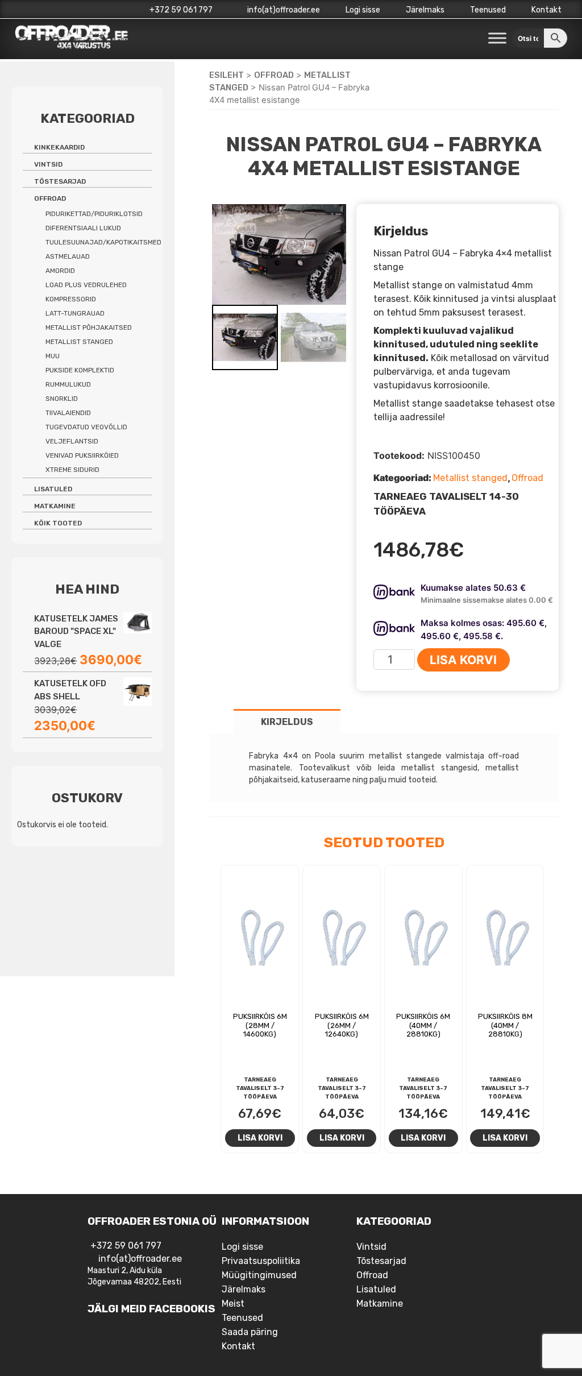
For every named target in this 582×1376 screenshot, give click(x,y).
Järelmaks (425, 10)
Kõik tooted (58, 523)
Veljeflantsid (71, 441)
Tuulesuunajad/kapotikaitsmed (103, 242)
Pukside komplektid (79, 370)
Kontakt (546, 10)
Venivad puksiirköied (82, 455)
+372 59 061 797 (181, 10)
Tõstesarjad (60, 181)
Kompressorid (70, 299)
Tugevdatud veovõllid (86, 427)
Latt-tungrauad (75, 313)
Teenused (488, 10)
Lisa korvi (463, 660)
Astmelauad (67, 256)
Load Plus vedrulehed (86, 285)
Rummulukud (68, 384)
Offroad (274, 75)
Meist (233, 1303)
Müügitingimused (259, 1275)
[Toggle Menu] (497, 38)
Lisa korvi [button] (260, 1137)
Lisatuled (53, 489)
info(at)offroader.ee (283, 10)
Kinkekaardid (59, 147)
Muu (52, 356)
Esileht (226, 75)
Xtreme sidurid (72, 470)
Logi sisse (363, 10)
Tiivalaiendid (68, 413)
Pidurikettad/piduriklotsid (94, 214)
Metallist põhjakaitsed (88, 327)
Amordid (60, 271)
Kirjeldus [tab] (287, 721)
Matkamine (55, 506)
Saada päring (250, 1332)
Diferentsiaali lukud (83, 228)
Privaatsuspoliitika (261, 1260)
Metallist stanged (470, 478)
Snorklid (61, 399)
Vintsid (48, 164)
